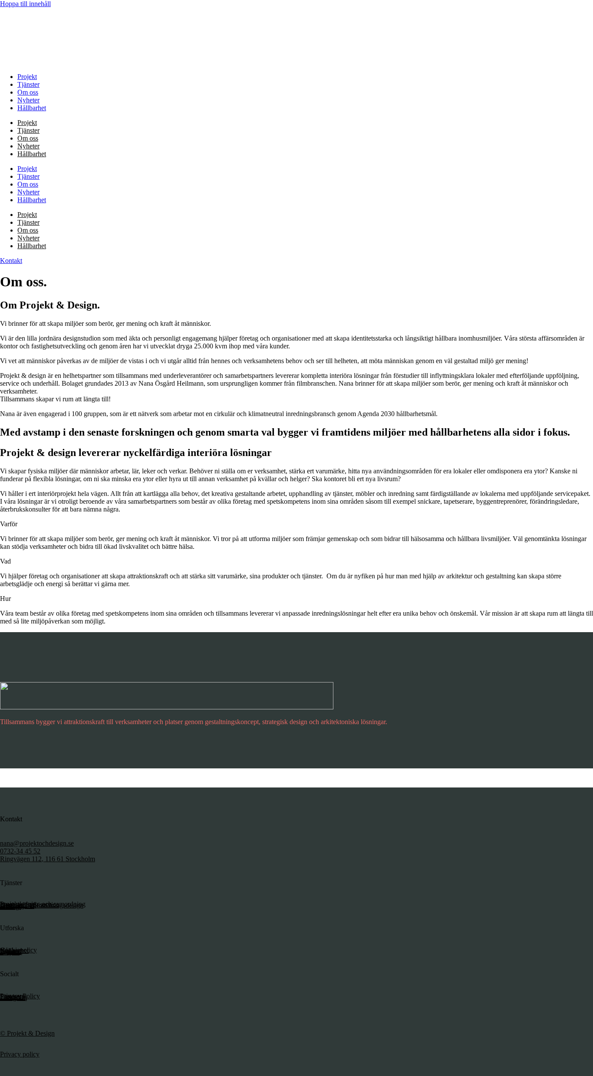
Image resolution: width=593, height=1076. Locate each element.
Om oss (27, 92)
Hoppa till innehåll (25, 3)
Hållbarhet (31, 108)
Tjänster (28, 84)
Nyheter (28, 100)
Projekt (27, 76)
